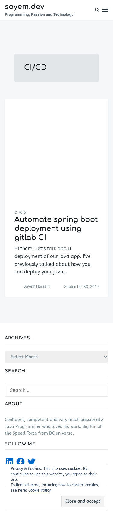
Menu (105, 10)
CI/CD (20, 212)
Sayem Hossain (37, 286)
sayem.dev (24, 7)
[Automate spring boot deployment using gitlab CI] (56, 150)
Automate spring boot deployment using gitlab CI (56, 229)
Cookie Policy (39, 490)
